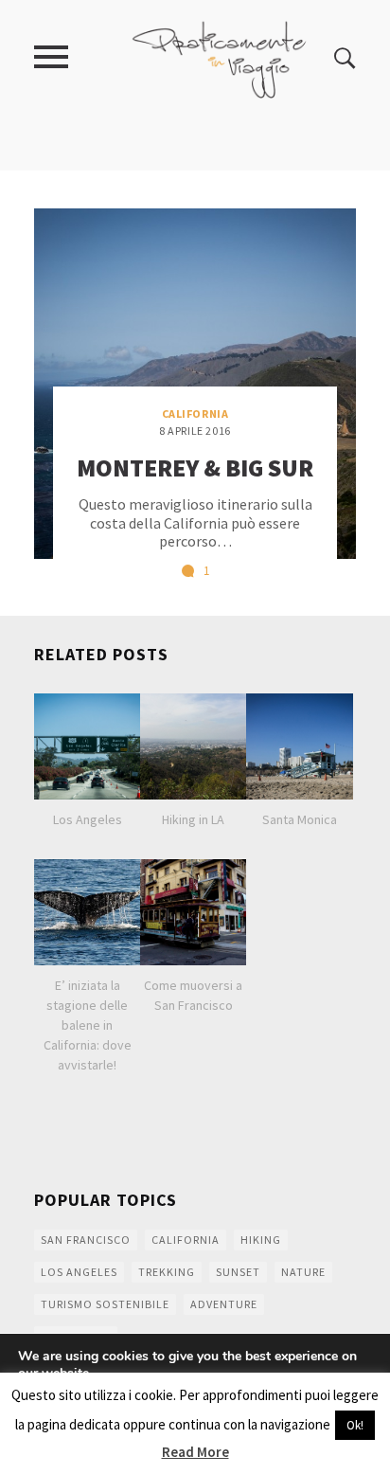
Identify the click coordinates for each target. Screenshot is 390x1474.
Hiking (260, 1239)
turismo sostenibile (105, 1304)
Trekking (166, 1272)
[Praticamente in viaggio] (219, 56)
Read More (195, 1452)
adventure (223, 1304)
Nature (303, 1272)
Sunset (238, 1272)
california (185, 1239)
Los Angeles (79, 1272)
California (195, 413)
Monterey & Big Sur (195, 467)
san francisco (86, 1239)
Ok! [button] (354, 1425)
